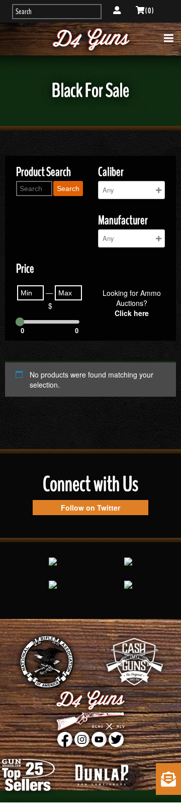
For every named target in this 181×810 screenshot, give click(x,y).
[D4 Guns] (90, 39)
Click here (132, 313)
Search (68, 188)
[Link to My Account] (117, 11)
